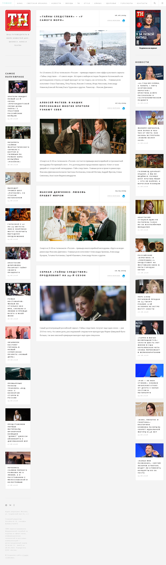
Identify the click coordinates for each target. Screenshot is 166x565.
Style (87, 3)
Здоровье (111, 3)
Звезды (69, 3)
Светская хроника (37, 3)
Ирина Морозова (114, 20)
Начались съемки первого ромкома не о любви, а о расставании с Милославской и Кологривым (18, 475)
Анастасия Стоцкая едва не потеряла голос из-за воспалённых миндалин (149, 222)
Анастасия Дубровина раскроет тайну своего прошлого (17, 267)
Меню (162, 3)
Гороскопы (127, 3)
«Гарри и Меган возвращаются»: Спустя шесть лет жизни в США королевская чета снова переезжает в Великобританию (149, 345)
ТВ (78, 3)
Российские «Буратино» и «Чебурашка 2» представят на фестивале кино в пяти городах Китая (149, 262)
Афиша (98, 3)
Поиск (154, 3)
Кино (20, 3)
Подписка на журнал (148, 48)
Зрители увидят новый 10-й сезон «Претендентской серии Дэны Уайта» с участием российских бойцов (18, 106)
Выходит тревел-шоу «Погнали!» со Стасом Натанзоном (16, 193)
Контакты (142, 3)
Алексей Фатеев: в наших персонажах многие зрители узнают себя (65, 106)
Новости (56, 3)
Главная (7, 3)
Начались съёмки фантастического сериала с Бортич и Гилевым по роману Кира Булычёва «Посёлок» (18, 152)
